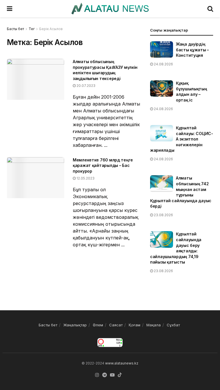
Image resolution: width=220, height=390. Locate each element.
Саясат (116, 325)
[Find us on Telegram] (104, 375)
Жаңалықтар (75, 325)
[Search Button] (210, 8)
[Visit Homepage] (110, 8)
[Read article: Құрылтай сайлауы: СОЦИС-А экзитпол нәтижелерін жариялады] (161, 133)
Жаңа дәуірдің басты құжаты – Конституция (192, 50)
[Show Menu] (9, 8)
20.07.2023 (85, 85)
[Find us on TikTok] (120, 375)
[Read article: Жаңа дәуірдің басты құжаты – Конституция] (161, 49)
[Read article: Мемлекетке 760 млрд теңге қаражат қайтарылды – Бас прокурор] (35, 177)
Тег (32, 29)
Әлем (98, 325)
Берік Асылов (51, 29)
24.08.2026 (163, 64)
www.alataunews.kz (121, 363)
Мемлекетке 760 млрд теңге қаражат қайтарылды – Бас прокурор (103, 165)
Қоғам (134, 325)
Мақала (153, 325)
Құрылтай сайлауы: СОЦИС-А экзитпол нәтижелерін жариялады (181, 139)
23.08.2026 (163, 215)
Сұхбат (173, 325)
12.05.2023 (85, 178)
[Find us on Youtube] (112, 375)
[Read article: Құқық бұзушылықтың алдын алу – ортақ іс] (161, 88)
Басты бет (15, 29)
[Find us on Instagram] (97, 375)
